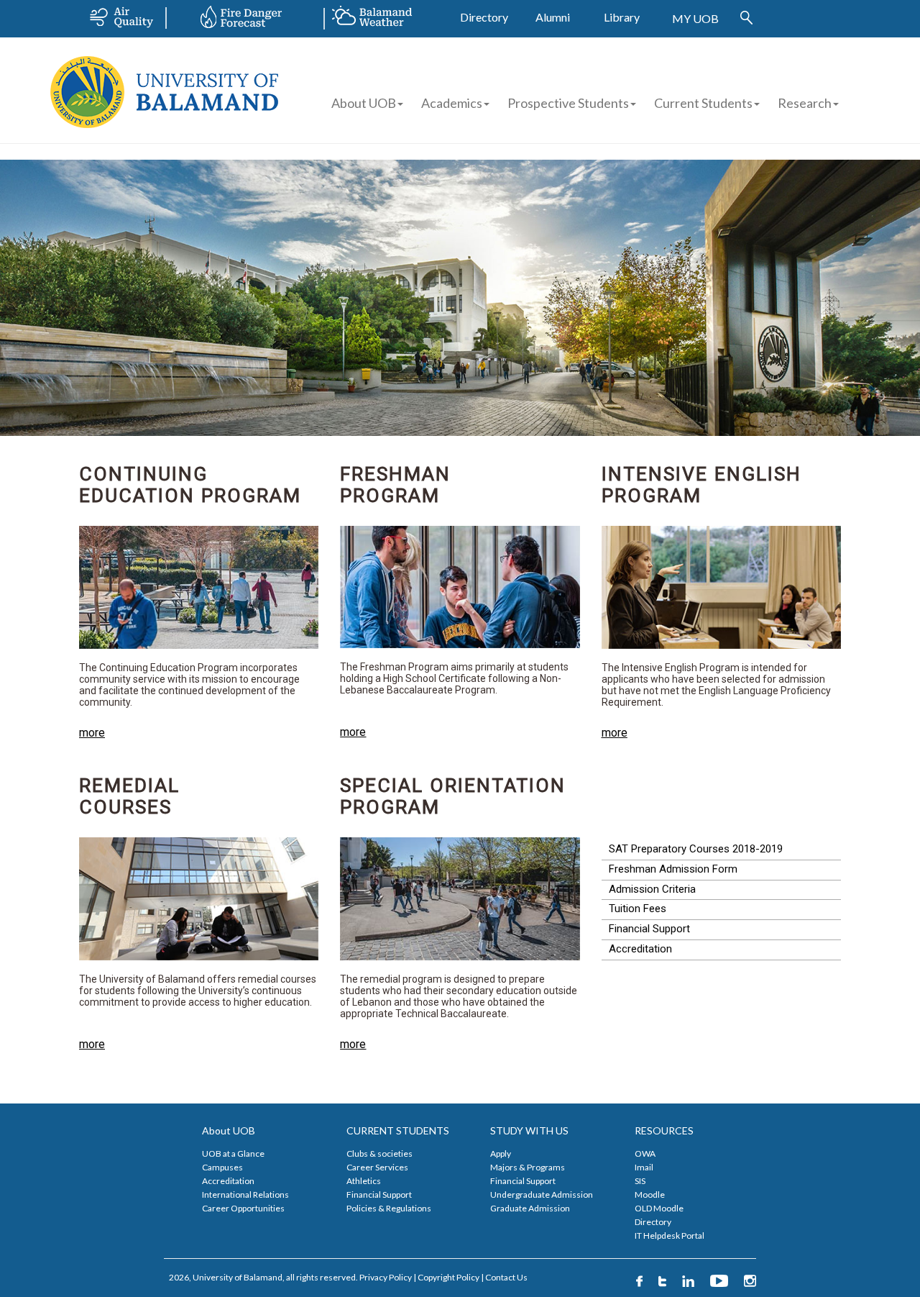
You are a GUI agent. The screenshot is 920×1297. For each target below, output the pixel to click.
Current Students (703, 103)
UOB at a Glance (233, 1153)
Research (805, 103)
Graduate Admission (530, 1208)
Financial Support (379, 1194)
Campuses (222, 1167)
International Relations (245, 1194)
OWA (645, 1153)
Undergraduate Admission (541, 1194)
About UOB (363, 103)
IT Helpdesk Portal (669, 1235)
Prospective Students (568, 103)
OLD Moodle (659, 1208)
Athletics (363, 1180)
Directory (484, 17)
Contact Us (506, 1277)
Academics (451, 103)
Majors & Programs (527, 1167)
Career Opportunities (243, 1208)
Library (622, 17)
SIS (640, 1180)
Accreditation (228, 1180)
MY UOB (695, 18)
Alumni (552, 17)
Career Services (377, 1167)
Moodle (650, 1194)
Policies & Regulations (388, 1208)
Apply (500, 1153)
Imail (644, 1167)
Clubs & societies (379, 1153)
